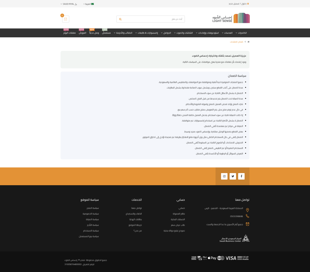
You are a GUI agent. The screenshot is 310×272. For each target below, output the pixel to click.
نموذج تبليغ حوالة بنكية (174, 231)
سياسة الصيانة (92, 219)
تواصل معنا (136, 208)
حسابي (181, 208)
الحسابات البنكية (178, 219)
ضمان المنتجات (236, 42)
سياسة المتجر (93, 208)
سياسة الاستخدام (91, 231)
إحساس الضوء (71, 260)
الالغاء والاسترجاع (134, 214)
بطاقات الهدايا (135, 219)
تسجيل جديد (234, 3)
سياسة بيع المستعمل (89, 236)
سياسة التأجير (93, 225)
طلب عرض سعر (178, 225)
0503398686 (236, 216)
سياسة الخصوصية (91, 214)
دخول (244, 3)
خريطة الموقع (135, 225)
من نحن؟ (138, 231)
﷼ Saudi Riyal (69, 4)
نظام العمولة (179, 214)
